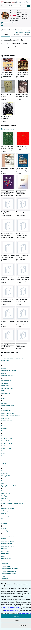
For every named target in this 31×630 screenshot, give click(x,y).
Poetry (3, 518)
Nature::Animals (6, 493)
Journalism (4, 461)
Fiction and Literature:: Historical (10, 415)
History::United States (7, 443)
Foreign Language (6, 420)
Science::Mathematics (7, 546)
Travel (3, 576)
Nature (3, 491)
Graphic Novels (5, 430)
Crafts (3, 390)
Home (3, 453)
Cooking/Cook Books (7, 388)
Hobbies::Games (6, 448)
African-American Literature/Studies (12, 358)
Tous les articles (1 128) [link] (8, 129)
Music (3, 483)
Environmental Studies (7, 405)
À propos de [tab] (16, 34)
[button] (28, 29)
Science (3, 538)
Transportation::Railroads (8, 573)
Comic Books (5, 385)
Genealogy (4, 428)
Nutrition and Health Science (9, 501)
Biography (4, 368)
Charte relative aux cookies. (11, 610)
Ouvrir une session (21, 2)
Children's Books (6, 380)
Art (2, 363)
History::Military (6, 441)
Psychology (4, 523)
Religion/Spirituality (7, 531)
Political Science (6, 521)
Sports (3, 556)
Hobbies (3, 446)
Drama (3, 398)
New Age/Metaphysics (7, 496)
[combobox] (17, 6)
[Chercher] (28, 6)
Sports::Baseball (6, 558)
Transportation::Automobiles (9, 568)
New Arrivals (5, 498)
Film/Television (5, 418)
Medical (3, 481)
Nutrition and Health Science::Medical (12, 503)
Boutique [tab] (5, 34)
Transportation (5, 566)
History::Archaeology (7, 438)
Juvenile (3, 466)
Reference (4, 528)
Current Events (5, 393)
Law (2, 471)
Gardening (4, 425)
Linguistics (4, 473)
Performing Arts (6, 511)
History (3, 436)
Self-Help (4, 548)
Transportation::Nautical (8, 571)
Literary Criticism (6, 476)
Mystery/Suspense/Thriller (9, 486)
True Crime (4, 578)
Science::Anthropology (7, 541)
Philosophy (4, 513)
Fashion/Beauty (5, 410)
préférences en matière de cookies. (12, 607)
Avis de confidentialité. (25, 613)
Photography (5, 516)
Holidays (3, 451)
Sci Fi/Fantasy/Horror (7, 536)
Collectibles (4, 383)
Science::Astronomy (7, 543)
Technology (4, 563)
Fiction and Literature (7, 413)
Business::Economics (7, 375)
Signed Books (5, 551)
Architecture (5, 360)
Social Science (5, 553)
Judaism (3, 463)
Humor (3, 456)
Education (4, 403)
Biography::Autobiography (8, 370)
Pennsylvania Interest (7, 508)
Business (3, 373)
